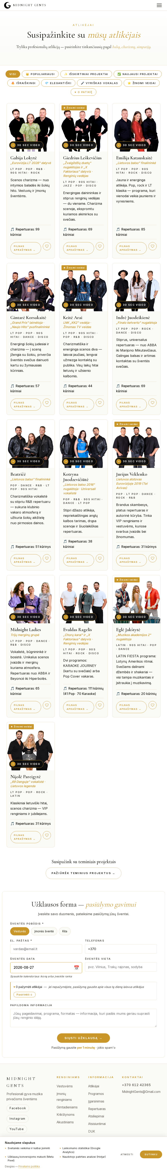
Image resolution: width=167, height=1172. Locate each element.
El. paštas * (21, 940)
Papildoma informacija (31, 1005)
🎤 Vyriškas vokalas (99, 83)
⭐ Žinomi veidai (141, 83)
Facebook (18, 1108)
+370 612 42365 (136, 1085)
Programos (96, 1094)
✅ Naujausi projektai (138, 74)
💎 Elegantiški (58, 83)
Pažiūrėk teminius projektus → (83, 873)
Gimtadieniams (67, 1107)
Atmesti (127, 1154)
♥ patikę (83, 92)
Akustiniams (65, 1122)
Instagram (17, 1118)
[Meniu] (159, 5)
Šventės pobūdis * (27, 923)
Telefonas (94, 940)
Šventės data (22, 958)
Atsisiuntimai (97, 1124)
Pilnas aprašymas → (25, 248)
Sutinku (151, 1154)
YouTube (17, 1129)
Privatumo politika (29, 1166)
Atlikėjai (93, 1086)
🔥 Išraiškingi (23, 83)
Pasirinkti (23, 994)
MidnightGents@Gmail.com (141, 1092)
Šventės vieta (98, 958)
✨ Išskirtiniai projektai (86, 74)
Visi (12, 74)
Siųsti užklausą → (84, 1038)
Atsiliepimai (96, 1116)
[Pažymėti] (47, 246)
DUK (91, 1131)
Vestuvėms (65, 1086)
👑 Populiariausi (40, 74)
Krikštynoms (66, 1115)
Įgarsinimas (96, 1101)
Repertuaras (97, 1109)
